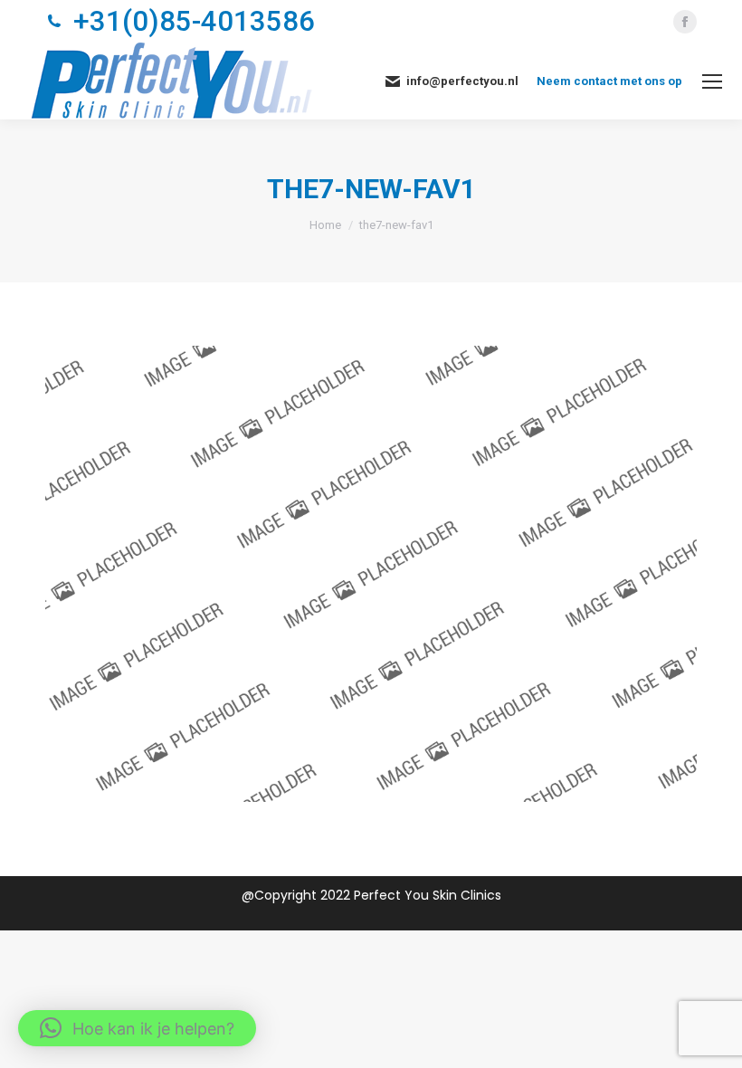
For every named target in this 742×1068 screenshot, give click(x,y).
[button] (137, 1028)
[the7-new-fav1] (371, 574)
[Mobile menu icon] (712, 81)
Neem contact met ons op (609, 81)
